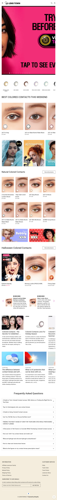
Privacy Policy (6, 467)
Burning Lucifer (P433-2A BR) (33, 283)
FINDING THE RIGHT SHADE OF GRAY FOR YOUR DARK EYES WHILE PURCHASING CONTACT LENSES (27, 423)
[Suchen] (51, 3)
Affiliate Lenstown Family (9, 465)
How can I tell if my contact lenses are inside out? (18, 434)
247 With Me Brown (35, 220)
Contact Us (45, 475)
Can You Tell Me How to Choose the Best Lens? (17, 417)
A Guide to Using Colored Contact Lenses (15, 412)
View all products (49, 172)
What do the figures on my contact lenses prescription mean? (21, 448)
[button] (3, 3)
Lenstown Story (46, 472)
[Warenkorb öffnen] (54, 3)
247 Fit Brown (47, 195)
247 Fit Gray (5, 132)
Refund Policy (6, 470)
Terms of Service (6, 475)
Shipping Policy (6, 472)
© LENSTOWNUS (22, 496)
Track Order (45, 467)
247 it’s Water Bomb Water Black (34, 132)
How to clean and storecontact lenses (14, 443)
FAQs (43, 465)
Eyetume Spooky (7, 283)
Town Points (45, 470)
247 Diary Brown (34, 195)
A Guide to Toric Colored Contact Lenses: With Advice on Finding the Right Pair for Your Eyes (27, 401)
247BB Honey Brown (49, 220)
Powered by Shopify (33, 496)
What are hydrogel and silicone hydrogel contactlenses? (19, 438)
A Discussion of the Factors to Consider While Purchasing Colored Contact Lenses (27, 429)
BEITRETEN (36, 485)
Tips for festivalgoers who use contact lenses (16, 407)
